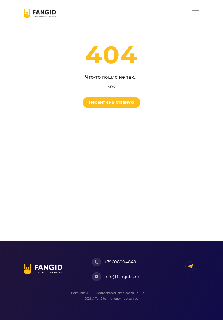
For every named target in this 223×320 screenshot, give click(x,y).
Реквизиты (79, 293)
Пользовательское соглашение (120, 293)
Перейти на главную (111, 102)
